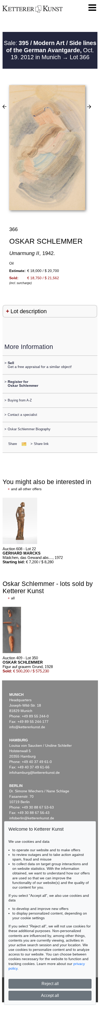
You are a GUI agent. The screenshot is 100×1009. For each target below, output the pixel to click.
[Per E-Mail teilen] (22, 444)
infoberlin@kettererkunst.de (31, 818)
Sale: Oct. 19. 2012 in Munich (50, 50)
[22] (4, 106)
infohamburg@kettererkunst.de (34, 772)
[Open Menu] (92, 7)
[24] (89, 106)
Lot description (29, 311)
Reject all (50, 983)
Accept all (50, 995)
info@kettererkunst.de (27, 727)
